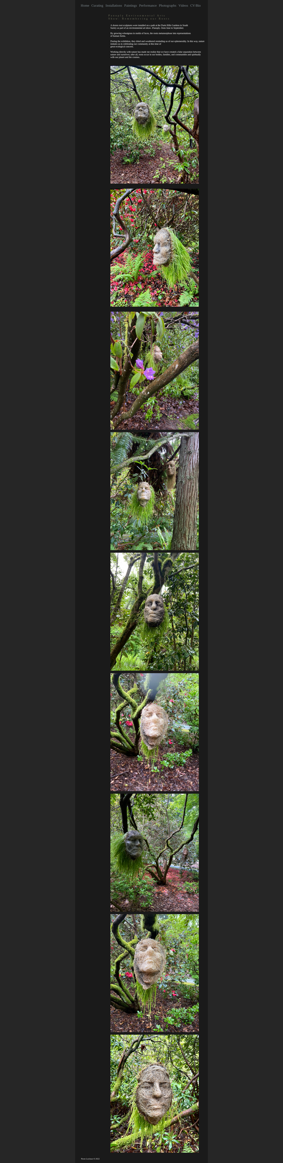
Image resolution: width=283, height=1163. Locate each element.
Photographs (167, 5)
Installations (114, 5)
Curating (97, 5)
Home (85, 5)
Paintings (130, 5)
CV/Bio (195, 5)
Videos (183, 5)
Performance (148, 5)
